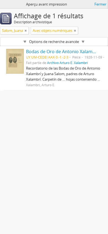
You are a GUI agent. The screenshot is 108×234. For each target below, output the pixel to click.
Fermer (100, 4)
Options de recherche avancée (54, 41)
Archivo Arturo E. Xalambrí (67, 62)
